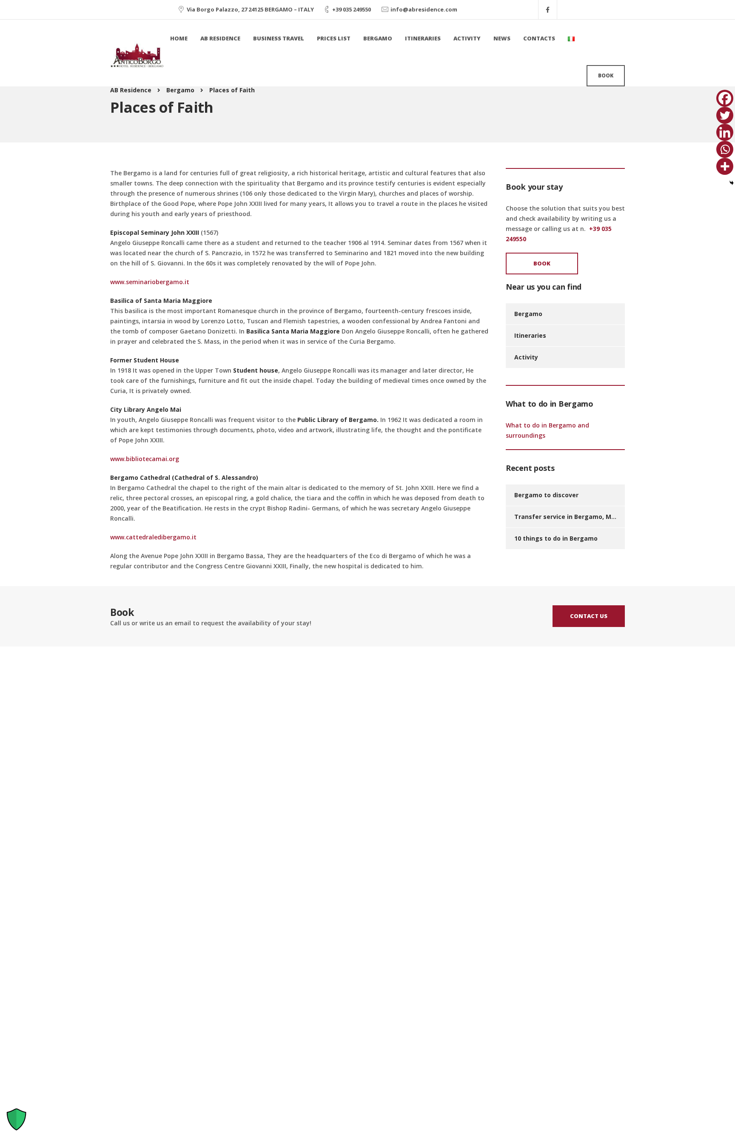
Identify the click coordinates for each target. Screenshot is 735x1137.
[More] (724, 166)
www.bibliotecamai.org (144, 459)
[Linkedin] (724, 132)
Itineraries (423, 38)
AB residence (220, 38)
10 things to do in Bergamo (556, 538)
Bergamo (377, 38)
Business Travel (278, 38)
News (501, 38)
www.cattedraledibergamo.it (153, 537)
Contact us (588, 616)
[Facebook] (724, 98)
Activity (467, 38)
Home (179, 38)
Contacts (539, 38)
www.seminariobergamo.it (149, 282)
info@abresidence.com (423, 9)
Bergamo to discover (546, 495)
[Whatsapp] (724, 149)
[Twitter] (724, 115)
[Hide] (731, 183)
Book (605, 75)
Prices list (333, 38)
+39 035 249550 (351, 9)
